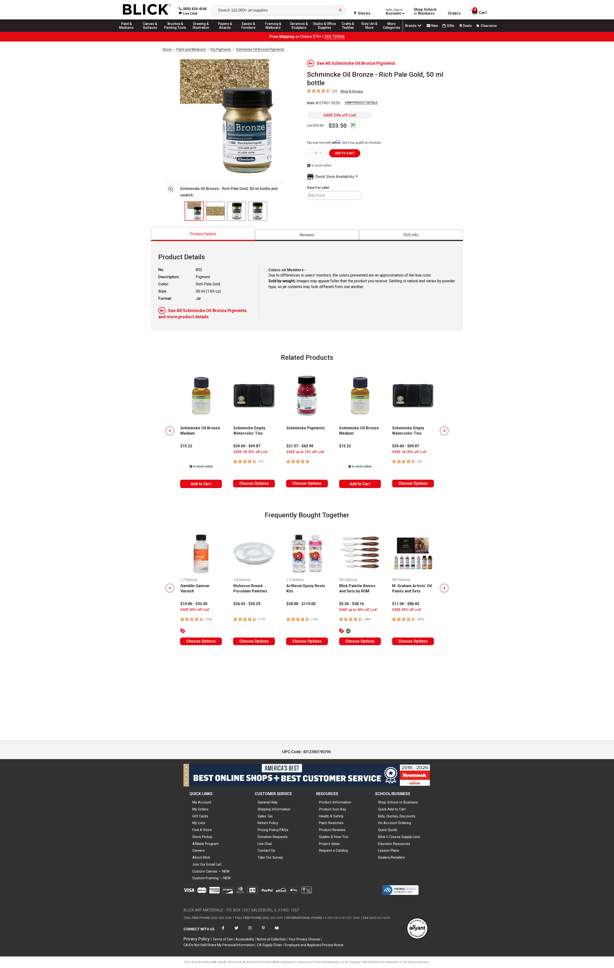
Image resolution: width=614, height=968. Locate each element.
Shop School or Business (398, 802)
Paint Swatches (331, 823)
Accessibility (245, 939)
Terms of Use (223, 939)
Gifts (450, 26)
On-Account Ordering (394, 823)
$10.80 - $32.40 (193, 604)
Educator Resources (394, 844)
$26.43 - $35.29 (246, 604)
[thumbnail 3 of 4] (236, 211)
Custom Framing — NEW (211, 878)
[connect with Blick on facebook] (223, 931)
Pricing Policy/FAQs (273, 830)
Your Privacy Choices (304, 939)
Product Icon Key (332, 809)
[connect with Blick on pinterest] (263, 931)
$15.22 (186, 446)
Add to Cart (201, 484)
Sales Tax (265, 816)
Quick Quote (387, 830)
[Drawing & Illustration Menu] (201, 31)
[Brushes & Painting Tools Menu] (175, 31)
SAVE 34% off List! (340, 115)
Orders (454, 13)
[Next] (444, 431)
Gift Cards (200, 816)
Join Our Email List (206, 864)
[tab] (203, 234)
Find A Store (202, 830)
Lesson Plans (388, 850)
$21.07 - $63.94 (299, 446)
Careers (198, 850)
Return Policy (268, 823)
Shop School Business (425, 11)
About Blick (201, 857)
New (434, 26)
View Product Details (361, 102)
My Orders (200, 809)
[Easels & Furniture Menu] (249, 31)
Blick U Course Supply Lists (399, 837)
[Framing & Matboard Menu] (273, 31)
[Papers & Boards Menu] (226, 31)
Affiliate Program (205, 844)
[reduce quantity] (311, 153)
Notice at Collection (271, 939)
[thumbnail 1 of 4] (194, 211)
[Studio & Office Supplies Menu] (324, 31)
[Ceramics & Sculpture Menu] (299, 31)
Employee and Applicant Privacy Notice (314, 945)
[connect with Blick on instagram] (250, 931)
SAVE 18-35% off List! (250, 452)
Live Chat (265, 844)
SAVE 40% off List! (194, 610)
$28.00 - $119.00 (300, 604)
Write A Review (351, 91)
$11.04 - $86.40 (405, 604)
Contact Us (266, 850)
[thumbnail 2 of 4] (215, 211)
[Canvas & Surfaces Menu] (150, 31)
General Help (267, 802)
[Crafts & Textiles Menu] (350, 31)
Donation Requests (273, 837)
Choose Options (254, 483)
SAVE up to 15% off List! (305, 452)
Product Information (335, 802)
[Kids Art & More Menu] (371, 31)
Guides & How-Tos (333, 837)
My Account (201, 802)
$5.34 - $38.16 (351, 604)
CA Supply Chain (269, 945)
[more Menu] (391, 31)
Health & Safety (331, 816)
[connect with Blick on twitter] (236, 931)
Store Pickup (202, 837)
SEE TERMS (335, 36)
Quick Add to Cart (392, 809)
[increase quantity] (321, 153)
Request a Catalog (333, 850)
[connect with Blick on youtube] (277, 931)
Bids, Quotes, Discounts (396, 816)
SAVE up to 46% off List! (358, 610)
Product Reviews (332, 830)
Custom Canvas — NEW (211, 871)
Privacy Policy (196, 938)
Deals (467, 26)
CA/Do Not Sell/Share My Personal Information (218, 945)
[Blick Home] (147, 10)
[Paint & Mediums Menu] (128, 31)
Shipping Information (274, 809)
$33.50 (338, 125)
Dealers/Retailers (391, 857)
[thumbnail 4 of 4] (257, 211)
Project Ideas (329, 844)
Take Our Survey (270, 857)
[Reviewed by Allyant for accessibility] (417, 929)
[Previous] (170, 431)
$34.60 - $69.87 (246, 446)
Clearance (489, 26)
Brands (411, 26)
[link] (188, 13)
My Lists (198, 823)
